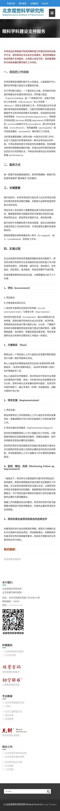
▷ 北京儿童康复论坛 (12, 711)
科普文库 (11, 3)
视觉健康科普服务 (11, 671)
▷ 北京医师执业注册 (12, 761)
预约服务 (23, 3)
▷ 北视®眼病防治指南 (13, 651)
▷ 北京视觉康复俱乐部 (13, 702)
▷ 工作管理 (8, 769)
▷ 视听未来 (8, 715)
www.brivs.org (15, 605)
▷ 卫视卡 (6, 706)
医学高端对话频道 (11, 735)
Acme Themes (49, 804)
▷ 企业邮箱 (8, 765)
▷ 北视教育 (8, 718)
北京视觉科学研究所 (23, 11)
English (45, 3)
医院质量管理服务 (12, 559)
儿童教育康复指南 (11, 684)
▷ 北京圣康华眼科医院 (13, 756)
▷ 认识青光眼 (9, 655)
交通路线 (34, 3)
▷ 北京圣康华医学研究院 (14, 753)
